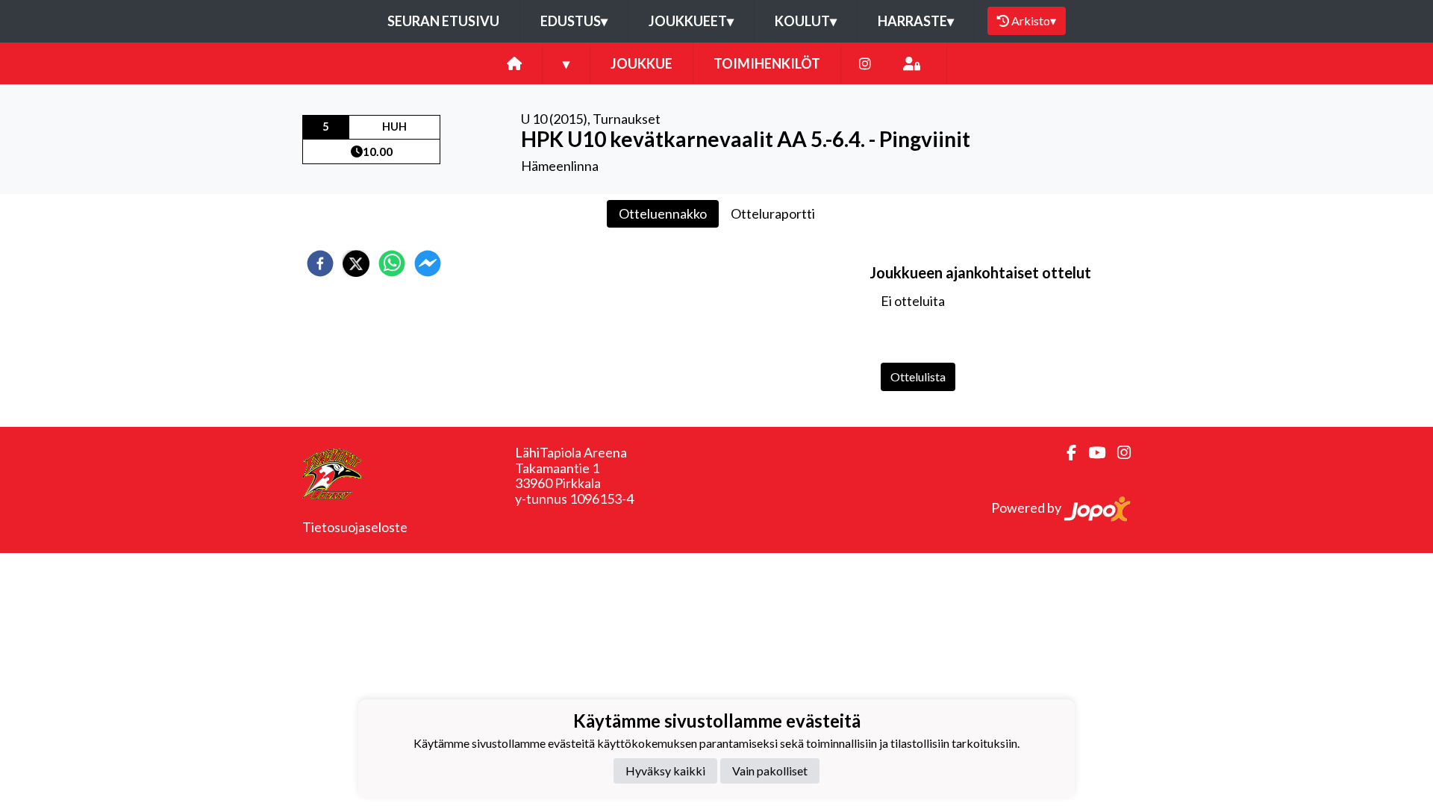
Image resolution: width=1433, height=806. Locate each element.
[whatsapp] (391, 263)
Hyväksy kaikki (665, 770)
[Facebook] (1065, 452)
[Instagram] (865, 64)
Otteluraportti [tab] (773, 213)
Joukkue (641, 63)
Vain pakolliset (770, 770)
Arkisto (1033, 20)
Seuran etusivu (443, 21)
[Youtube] (1090, 452)
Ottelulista (918, 376)
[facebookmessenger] (427, 263)
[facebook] (320, 263)
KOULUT (806, 21)
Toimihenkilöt (767, 63)
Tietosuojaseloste (355, 527)
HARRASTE (916, 21)
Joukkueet (691, 21)
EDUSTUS (574, 21)
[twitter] (356, 263)
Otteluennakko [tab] (663, 213)
